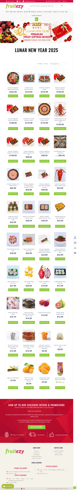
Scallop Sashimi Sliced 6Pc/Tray (60, 282)
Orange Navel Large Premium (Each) (44, 378)
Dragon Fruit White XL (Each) (44, 282)
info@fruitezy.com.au (30, 1)
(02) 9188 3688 (12, 482)
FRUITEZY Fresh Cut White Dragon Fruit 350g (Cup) (13, 346)
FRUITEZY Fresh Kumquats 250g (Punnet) (28, 379)
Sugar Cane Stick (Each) (13, 378)
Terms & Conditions (58, 451)
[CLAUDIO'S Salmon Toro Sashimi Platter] (13, 174)
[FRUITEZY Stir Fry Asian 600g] (60, 335)
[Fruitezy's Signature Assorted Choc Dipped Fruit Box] (44, 174)
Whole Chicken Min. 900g (13, 313)
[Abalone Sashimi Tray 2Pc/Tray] (13, 272)
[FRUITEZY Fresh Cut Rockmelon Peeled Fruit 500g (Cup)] (44, 335)
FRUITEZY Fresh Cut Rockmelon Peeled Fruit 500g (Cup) (44, 346)
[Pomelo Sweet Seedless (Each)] (60, 303)
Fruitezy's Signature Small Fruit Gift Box (44, 152)
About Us (36, 451)
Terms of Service (36, 458)
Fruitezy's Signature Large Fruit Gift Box (13, 119)
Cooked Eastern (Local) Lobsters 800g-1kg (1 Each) (60, 120)
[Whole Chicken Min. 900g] (13, 303)
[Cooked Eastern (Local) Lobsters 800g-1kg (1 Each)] (60, 109)
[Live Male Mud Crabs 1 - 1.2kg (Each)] (60, 141)
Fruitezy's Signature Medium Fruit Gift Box (13, 152)
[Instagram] (19, 1)
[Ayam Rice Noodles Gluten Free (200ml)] (60, 368)
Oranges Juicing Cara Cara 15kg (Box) (60, 217)
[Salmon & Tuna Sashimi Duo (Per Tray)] (28, 207)
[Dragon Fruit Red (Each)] (44, 303)
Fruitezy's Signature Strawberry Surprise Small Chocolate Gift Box (44, 250)
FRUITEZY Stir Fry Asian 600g (60, 346)
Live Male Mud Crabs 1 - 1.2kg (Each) (60, 152)
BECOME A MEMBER (36, 427)
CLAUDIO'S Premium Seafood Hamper (28, 119)
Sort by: (46, 63)
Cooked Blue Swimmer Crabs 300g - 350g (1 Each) (29, 346)
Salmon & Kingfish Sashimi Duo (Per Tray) (44, 217)
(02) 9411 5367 (51, 1)
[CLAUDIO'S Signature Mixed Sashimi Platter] (13, 78)
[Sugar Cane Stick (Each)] (13, 368)
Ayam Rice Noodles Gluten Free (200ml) (60, 378)
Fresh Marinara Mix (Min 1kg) (13, 249)
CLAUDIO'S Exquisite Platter (44, 88)
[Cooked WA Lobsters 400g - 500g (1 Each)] (60, 174)
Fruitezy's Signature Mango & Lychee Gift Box (28, 153)
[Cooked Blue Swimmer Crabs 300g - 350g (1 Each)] (28, 335)
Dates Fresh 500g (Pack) (28, 282)
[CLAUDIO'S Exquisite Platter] (44, 78)
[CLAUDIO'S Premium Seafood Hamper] (28, 109)
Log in (58, 1)
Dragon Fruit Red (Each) (44, 312)
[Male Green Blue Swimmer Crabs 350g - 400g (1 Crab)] (28, 303)
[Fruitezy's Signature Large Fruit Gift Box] (13, 109)
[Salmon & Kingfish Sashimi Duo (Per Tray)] (44, 207)
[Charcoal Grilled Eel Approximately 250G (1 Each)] (60, 239)
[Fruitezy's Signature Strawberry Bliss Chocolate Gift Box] (28, 174)
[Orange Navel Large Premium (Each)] (44, 368)
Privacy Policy (58, 452)
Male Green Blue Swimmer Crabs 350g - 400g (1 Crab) (29, 314)
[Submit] (61, 6)
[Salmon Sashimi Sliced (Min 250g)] (28, 239)
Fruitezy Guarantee (37, 456)
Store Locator (10, 1)
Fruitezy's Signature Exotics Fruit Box (60, 88)
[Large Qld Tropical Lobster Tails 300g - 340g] (13, 207)
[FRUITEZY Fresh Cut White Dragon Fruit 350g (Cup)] (13, 335)
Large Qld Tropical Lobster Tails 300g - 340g (13, 218)
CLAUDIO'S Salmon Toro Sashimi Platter (13, 184)
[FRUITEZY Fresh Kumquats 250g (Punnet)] (28, 368)
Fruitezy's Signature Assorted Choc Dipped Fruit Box (44, 185)
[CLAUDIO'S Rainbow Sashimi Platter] (44, 109)
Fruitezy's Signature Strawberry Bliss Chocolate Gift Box (29, 185)
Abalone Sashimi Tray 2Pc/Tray (13, 282)
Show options (60, 128)
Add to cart (13, 96)
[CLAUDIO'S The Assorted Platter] (28, 78)
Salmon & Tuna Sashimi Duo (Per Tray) (29, 217)
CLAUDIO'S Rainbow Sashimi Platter (44, 119)
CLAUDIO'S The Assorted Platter (28, 88)
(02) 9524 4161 (44, 473)
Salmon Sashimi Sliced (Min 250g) (28, 249)
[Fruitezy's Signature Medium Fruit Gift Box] (13, 141)
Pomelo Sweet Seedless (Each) (60, 313)
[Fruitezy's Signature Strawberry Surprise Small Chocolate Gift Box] (44, 239)
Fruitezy (57, 488)
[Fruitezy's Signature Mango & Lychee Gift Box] (28, 141)
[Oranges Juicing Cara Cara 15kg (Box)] (60, 207)
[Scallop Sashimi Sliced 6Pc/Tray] (60, 272)
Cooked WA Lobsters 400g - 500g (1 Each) (60, 184)
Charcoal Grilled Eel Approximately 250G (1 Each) (60, 250)
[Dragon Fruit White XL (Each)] (44, 272)
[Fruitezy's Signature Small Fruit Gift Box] (44, 141)
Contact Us (36, 452)
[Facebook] (17, 1)
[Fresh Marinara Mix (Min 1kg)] (13, 239)
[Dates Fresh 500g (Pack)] (28, 272)
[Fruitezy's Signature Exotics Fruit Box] (60, 78)
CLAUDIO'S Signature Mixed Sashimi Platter (13, 88)
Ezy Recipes (36, 454)
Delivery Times (58, 454)
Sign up (64, 1)
